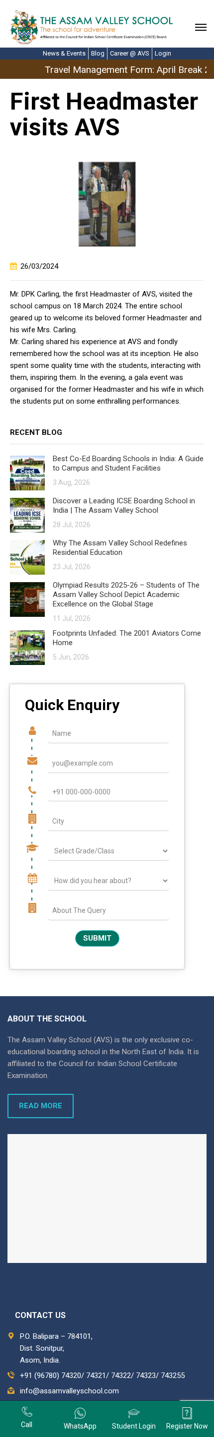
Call (26, 1425)
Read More (40, 1105)
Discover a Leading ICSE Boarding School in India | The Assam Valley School (124, 505)
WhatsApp (80, 1426)
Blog (98, 53)
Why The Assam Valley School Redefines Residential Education (120, 548)
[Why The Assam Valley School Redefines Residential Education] (27, 557)
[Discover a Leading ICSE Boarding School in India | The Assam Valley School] (27, 514)
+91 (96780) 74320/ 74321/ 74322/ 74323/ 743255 (102, 1375)
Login (163, 53)
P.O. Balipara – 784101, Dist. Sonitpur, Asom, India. (56, 1348)
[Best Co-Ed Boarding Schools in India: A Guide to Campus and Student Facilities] (27, 472)
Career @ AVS (129, 53)
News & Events (64, 53)
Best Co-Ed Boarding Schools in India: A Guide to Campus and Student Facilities (128, 463)
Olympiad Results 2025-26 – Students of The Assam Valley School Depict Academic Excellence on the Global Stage (126, 594)
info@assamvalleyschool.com (69, 1390)
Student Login (134, 1426)
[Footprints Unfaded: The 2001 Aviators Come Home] (27, 647)
